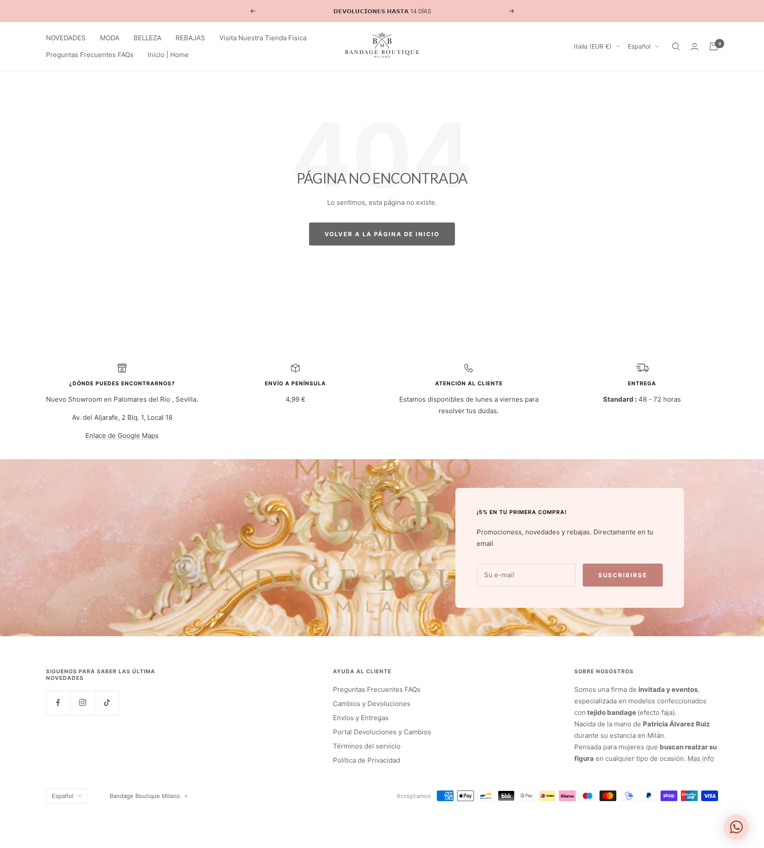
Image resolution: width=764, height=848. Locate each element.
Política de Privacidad (366, 760)
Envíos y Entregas (361, 718)
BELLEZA (147, 38)
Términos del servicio (367, 746)
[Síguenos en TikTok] (107, 703)
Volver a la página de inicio (382, 234)
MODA (109, 38)
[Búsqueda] (676, 46)
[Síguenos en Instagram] (82, 703)
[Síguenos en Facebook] (58, 703)
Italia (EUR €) (592, 46)
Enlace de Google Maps (122, 435)
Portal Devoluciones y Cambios (382, 732)
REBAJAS (190, 38)
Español (639, 46)
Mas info (701, 758)
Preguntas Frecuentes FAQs (90, 54)
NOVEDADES (66, 38)
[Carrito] (713, 46)
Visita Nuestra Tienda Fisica (262, 38)
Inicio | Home (168, 54)
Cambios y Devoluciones (371, 703)
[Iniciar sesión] (695, 46)
